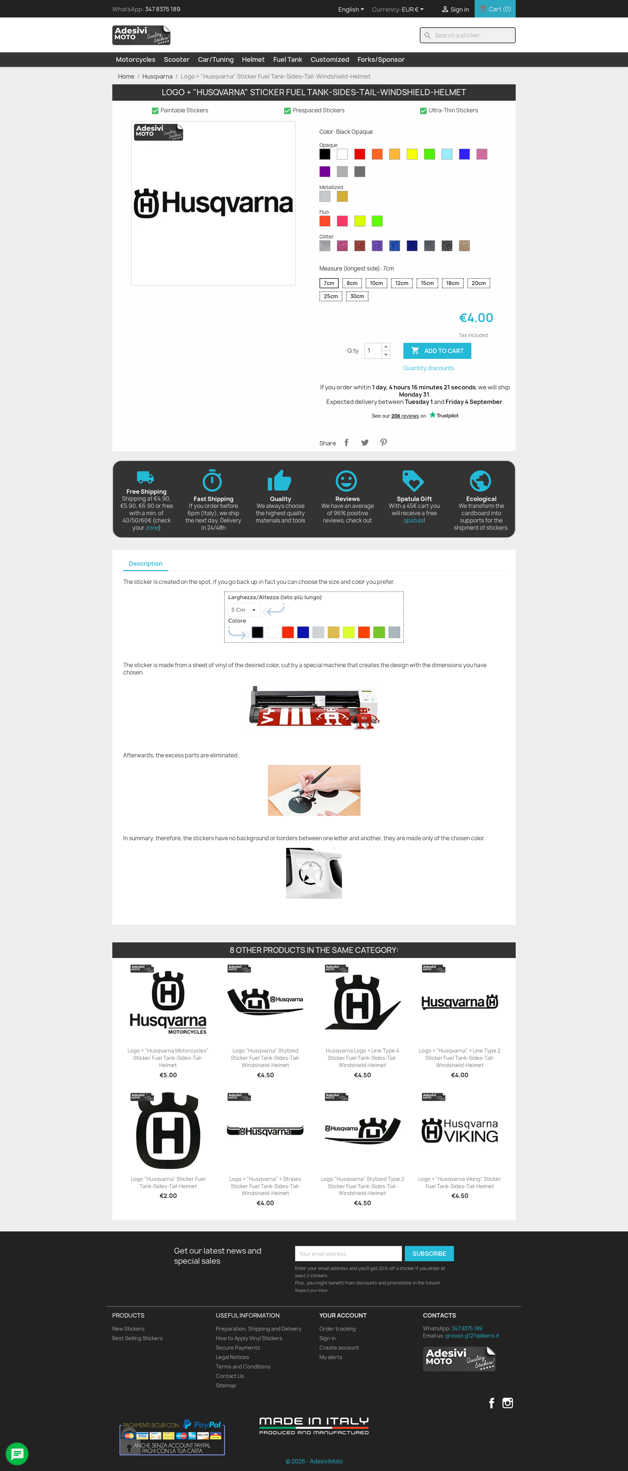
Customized (330, 59)
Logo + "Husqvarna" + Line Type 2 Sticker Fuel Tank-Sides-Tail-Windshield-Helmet (459, 1058)
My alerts (330, 1357)
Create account (339, 1347)
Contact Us (230, 1375)
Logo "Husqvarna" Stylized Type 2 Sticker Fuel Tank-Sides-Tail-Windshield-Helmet (362, 1186)
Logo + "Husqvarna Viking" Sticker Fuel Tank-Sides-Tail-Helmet (459, 1182)
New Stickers (128, 1328)
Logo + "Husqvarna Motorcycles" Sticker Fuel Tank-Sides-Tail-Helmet (168, 1058)
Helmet (253, 59)
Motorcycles (136, 59)
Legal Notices (232, 1357)
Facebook (491, 1403)
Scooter (177, 59)
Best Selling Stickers (137, 1338)
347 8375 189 (162, 9)
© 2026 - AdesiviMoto (314, 1461)
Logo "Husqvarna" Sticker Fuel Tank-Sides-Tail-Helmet (168, 1182)
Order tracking (337, 1328)
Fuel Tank (287, 59)
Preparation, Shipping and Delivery (259, 1328)
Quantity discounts (428, 368)
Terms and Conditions (243, 1366)
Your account (343, 1315)
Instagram (507, 1403)
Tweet (365, 442)
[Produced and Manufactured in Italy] (314, 1426)
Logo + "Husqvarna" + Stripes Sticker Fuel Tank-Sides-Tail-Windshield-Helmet (265, 1186)
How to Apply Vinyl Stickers (249, 1338)
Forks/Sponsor (381, 59)
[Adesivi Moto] (141, 35)
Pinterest (383, 442)
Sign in (327, 1338)
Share (346, 442)
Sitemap (226, 1385)
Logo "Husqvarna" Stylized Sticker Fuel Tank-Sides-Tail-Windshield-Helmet (265, 1058)
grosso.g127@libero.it (472, 1335)
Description (145, 564)
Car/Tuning (216, 59)
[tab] (145, 564)
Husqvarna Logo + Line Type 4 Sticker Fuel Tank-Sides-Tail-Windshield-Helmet (362, 1058)
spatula (413, 520)
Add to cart (437, 350)
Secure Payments (238, 1347)
